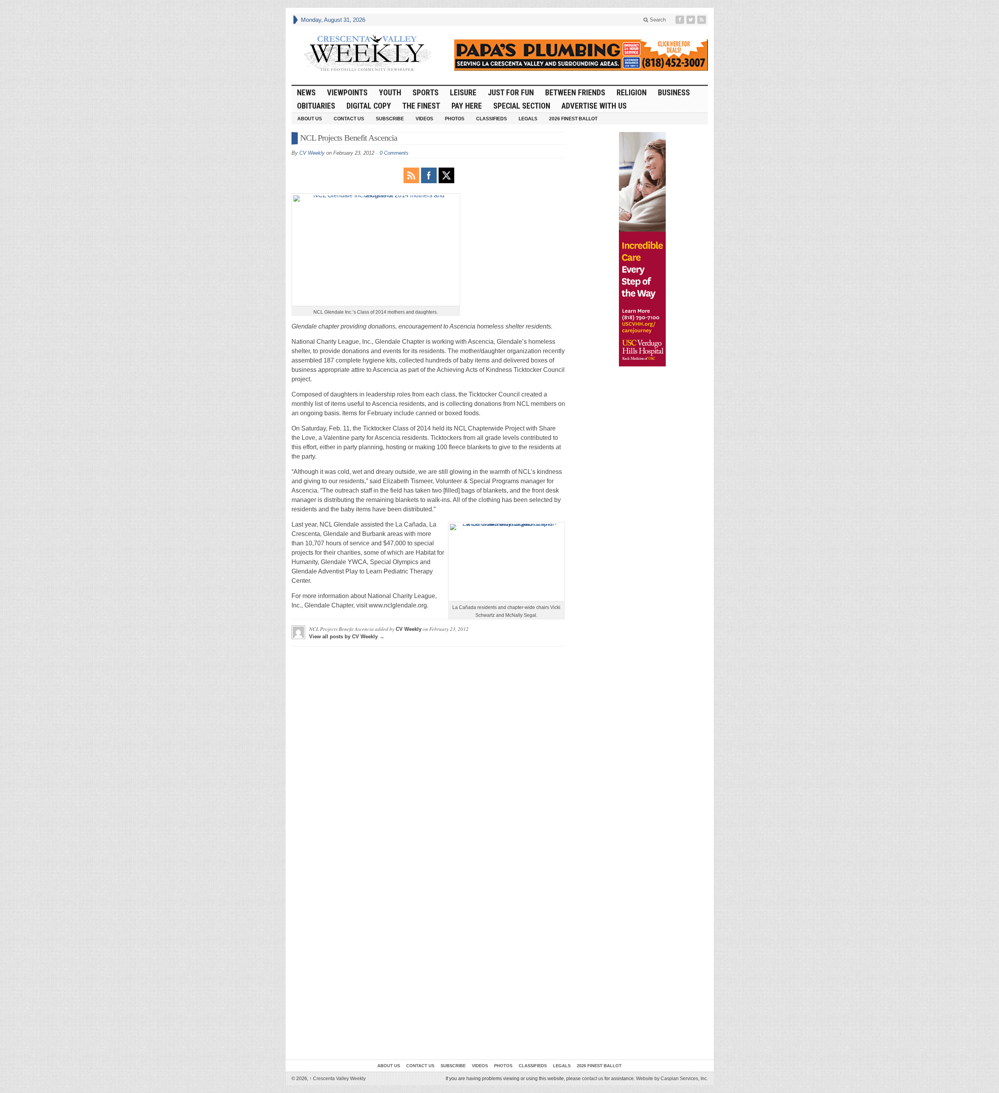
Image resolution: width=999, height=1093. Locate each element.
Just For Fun (511, 92)
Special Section (521, 106)
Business (674, 92)
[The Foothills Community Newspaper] (368, 53)
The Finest (421, 106)
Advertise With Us (594, 106)
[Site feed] (702, 19)
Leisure (463, 92)
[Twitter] (691, 19)
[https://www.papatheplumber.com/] (581, 55)
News (306, 92)
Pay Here (467, 106)
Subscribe (390, 118)
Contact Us (349, 118)
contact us (592, 1078)
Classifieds (491, 118)
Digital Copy (369, 106)
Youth (390, 92)
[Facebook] (680, 19)
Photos (454, 118)
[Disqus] (428, 750)
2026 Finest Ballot (573, 118)
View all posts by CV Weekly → (346, 636)
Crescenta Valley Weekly (337, 1078)
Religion (632, 92)
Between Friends (575, 92)
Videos (424, 118)
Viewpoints (347, 92)
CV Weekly (312, 153)
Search (657, 20)
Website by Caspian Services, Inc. (672, 1078)
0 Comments (394, 153)
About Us (309, 118)
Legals (528, 118)
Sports (425, 92)
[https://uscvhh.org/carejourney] (642, 249)
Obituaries (316, 106)
